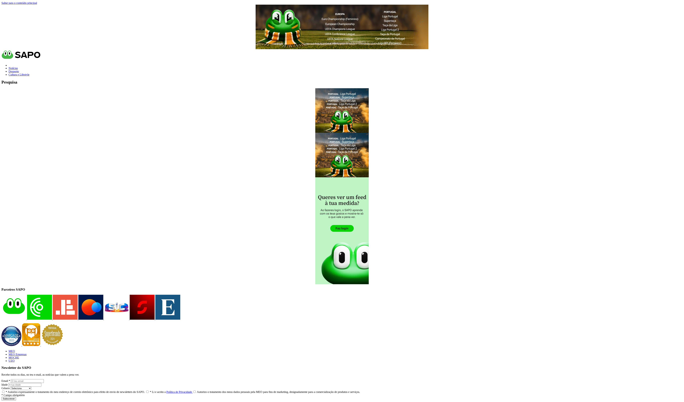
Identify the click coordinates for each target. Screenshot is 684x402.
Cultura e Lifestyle (19, 74)
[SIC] (116, 318)
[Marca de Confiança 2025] (11, 345)
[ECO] (39, 318)
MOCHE (14, 357)
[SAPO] (13, 318)
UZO (12, 360)
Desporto (14, 71)
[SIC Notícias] (142, 318)
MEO (12, 351)
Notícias (13, 68)
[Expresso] (167, 318)
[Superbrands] (52, 345)
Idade (4, 384)
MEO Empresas (18, 354)
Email (5, 380)
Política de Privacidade (179, 391)
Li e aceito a (171, 391)
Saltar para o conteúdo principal (19, 2)
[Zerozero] (90, 318)
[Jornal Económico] (65, 318)
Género (5, 388)
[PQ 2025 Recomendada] (31, 345)
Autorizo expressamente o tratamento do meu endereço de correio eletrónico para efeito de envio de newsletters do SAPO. (75, 391)
